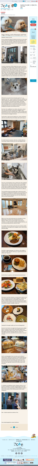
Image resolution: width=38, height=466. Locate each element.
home (1, 9)
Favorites (34, 1)
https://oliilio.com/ (33, 66)
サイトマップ (19, 456)
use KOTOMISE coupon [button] (33, 41)
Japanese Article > (33, 22)
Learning (31, 5)
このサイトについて (11, 439)
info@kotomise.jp (27, 449)
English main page (21, 6)
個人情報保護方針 (19, 441)
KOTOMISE (15, 5)
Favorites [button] (33, 25)
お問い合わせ (33, 439)
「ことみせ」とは (4, 439)
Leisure (33, 5)
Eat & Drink (24, 5)
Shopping (26, 5)
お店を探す (4, 9)
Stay (36, 5)
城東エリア (8, 9)
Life (29, 5)
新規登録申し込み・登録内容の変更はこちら (23, 439)
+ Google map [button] (33, 81)
